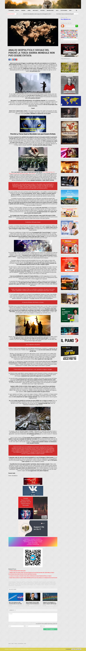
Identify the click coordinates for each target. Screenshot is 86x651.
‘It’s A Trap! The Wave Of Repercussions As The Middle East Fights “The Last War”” (31, 173)
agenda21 (23, 581)
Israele (24, 583)
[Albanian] (63, 30)
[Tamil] (69, 37)
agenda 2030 (18, 581)
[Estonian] (74, 31)
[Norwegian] (64, 35)
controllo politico (42, 581)
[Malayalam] (75, 34)
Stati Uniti (47, 584)
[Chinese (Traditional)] (63, 31)
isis (21, 583)
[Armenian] (66, 30)
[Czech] (67, 31)
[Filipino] (75, 31)
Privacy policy (68, 649)
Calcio (57, 10)
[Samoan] (74, 35)
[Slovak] (61, 37)
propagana (38, 584)
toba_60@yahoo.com (65, 19)
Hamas (16, 583)
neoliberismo (13, 584)
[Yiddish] (77, 37)
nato (9, 584)
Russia (42, 584)
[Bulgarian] (75, 30)
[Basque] (69, 30)
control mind (35, 581)
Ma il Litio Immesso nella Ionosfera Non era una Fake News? (15, 603)
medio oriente (53, 583)
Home (9, 643)
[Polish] (67, 35)
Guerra (25, 582)
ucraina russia (11, 585)
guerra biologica (37, 582)
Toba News (23, 10)
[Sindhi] (77, 35)
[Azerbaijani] (67, 30)
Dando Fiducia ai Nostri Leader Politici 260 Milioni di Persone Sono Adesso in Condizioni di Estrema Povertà (33, 577)
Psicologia (42, 10)
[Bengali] (72, 30)
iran (19, 583)
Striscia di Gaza (52, 584)
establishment (50, 581)
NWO (35, 584)
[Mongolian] (61, 35)
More (70, 10)
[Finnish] (77, 31)
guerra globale (11, 583)
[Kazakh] (63, 34)
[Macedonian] (74, 34)
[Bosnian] (74, 30)
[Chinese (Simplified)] (61, 31)
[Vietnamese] (75, 37)
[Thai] (70, 37)
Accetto (73, 649)
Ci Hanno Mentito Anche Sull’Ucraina (17, 570)
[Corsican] (64, 31)
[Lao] (67, 34)
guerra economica (45, 582)
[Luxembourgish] (72, 34)
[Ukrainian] (74, 37)
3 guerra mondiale (12, 581)
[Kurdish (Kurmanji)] (66, 34)
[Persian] (66, 35)
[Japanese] (61, 34)
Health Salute (35, 10)
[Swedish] (67, 37)
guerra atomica (30, 582)
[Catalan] (77, 30)
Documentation (20, 643)
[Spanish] (66, 37)
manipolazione (37, 583)
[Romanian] (70, 35)
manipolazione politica (45, 583)
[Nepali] (63, 35)
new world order (20, 584)
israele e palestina (30, 583)
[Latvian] (69, 34)
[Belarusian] (70, 30)
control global (29, 581)
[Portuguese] (69, 35)
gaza (54, 581)
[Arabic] (64, 30)
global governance (12, 582)
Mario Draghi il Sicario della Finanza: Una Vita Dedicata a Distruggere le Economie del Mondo (32, 603)
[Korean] (64, 34)
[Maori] (77, 34)
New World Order (50, 10)
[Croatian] (66, 31)
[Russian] (72, 35)
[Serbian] (75, 35)
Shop (12, 643)
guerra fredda (52, 582)
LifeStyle (17, 10)
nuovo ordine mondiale (28, 584)
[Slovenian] (63, 37)
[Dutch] (70, 31)
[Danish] (69, 31)
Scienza (29, 10)
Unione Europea (18, 585)
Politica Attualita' (13, 17)
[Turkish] (72, 37)
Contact (15, 643)
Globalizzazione (20, 582)
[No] (84, 649)
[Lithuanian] (70, 34)
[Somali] (64, 37)
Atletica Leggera (64, 10)
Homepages (12, 10)
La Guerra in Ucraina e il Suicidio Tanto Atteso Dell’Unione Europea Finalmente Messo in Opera (30, 575)
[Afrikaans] (61, 30)
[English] (72, 31)
